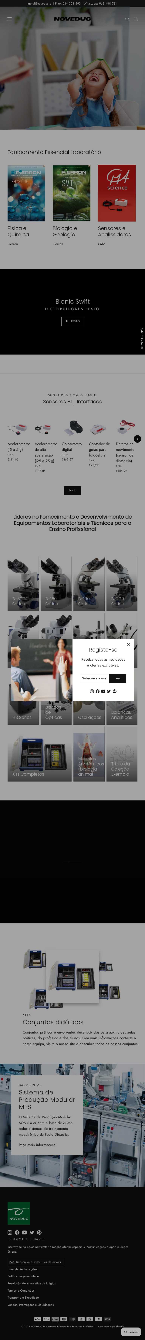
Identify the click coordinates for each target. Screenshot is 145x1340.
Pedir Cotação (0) (142, 338)
